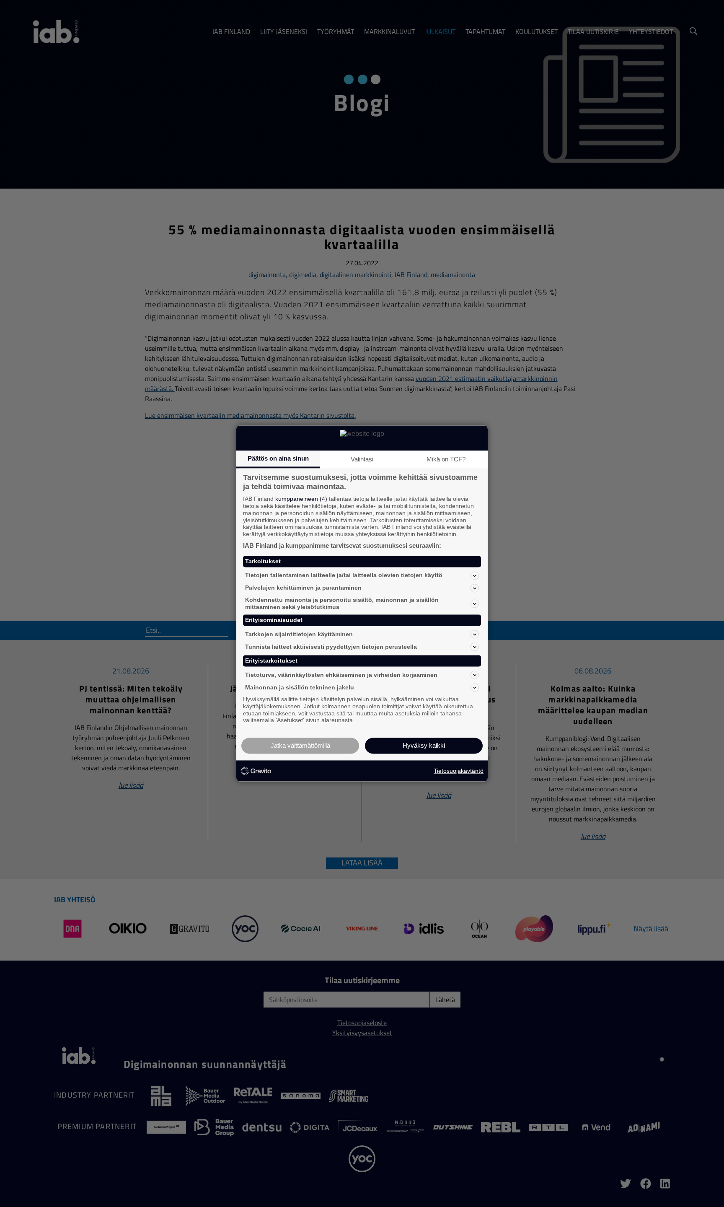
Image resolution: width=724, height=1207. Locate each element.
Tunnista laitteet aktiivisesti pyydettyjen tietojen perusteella (331, 646)
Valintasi (362, 459)
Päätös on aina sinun (278, 458)
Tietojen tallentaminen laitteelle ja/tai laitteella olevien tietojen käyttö (343, 575)
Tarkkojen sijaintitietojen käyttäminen (299, 634)
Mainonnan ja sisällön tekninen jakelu (299, 687)
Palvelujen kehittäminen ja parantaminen (303, 588)
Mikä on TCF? (446, 459)
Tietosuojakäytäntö (459, 770)
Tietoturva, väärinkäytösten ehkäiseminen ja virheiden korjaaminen (341, 674)
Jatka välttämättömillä (300, 745)
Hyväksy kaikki (424, 745)
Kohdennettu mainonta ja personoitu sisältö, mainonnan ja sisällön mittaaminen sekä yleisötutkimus (342, 603)
